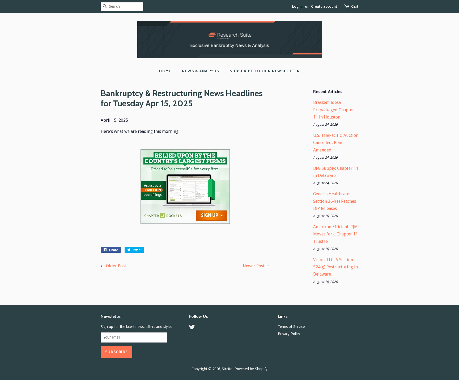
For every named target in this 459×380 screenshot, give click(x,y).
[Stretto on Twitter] (192, 328)
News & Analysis (200, 71)
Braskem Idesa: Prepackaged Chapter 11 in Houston (333, 109)
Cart (354, 6)
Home (165, 71)
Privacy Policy (289, 334)
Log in (297, 6)
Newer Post (254, 265)
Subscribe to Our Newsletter (265, 71)
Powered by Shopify (251, 369)
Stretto (227, 369)
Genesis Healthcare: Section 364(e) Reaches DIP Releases (334, 201)
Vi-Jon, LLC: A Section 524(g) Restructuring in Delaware (335, 267)
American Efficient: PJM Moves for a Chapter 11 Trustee (335, 234)
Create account (324, 6)
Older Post (116, 265)
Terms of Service (291, 326)
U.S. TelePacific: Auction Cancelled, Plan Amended (335, 142)
